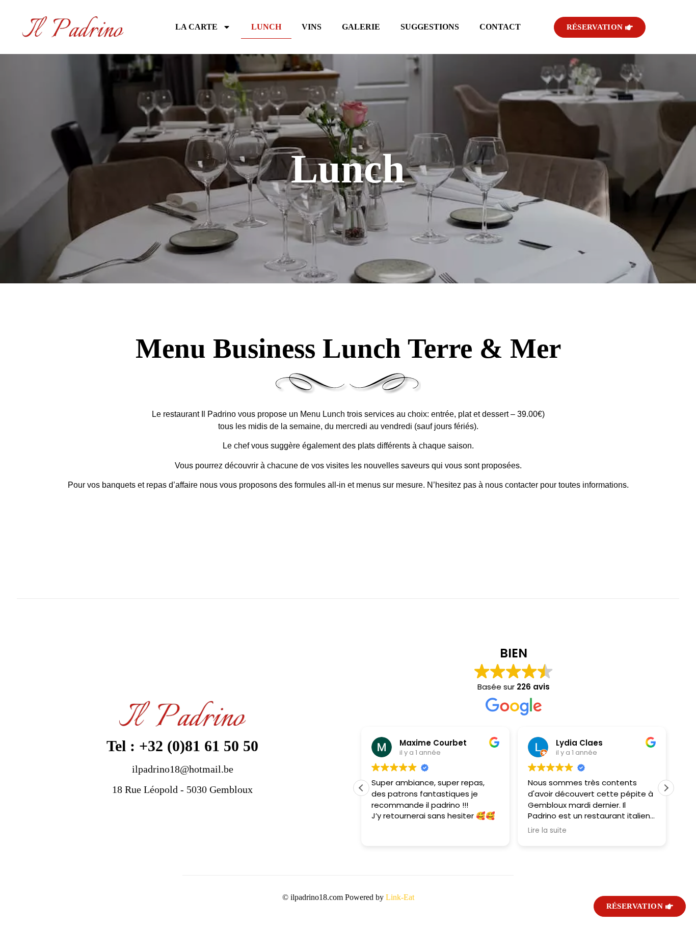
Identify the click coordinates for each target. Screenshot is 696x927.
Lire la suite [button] (547, 830)
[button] (666, 788)
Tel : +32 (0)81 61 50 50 (182, 745)
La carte (196, 26)
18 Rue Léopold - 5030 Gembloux (182, 789)
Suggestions (429, 26)
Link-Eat (400, 897)
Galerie (361, 26)
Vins (312, 26)
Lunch (266, 26)
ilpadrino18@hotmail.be (182, 769)
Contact (500, 26)
